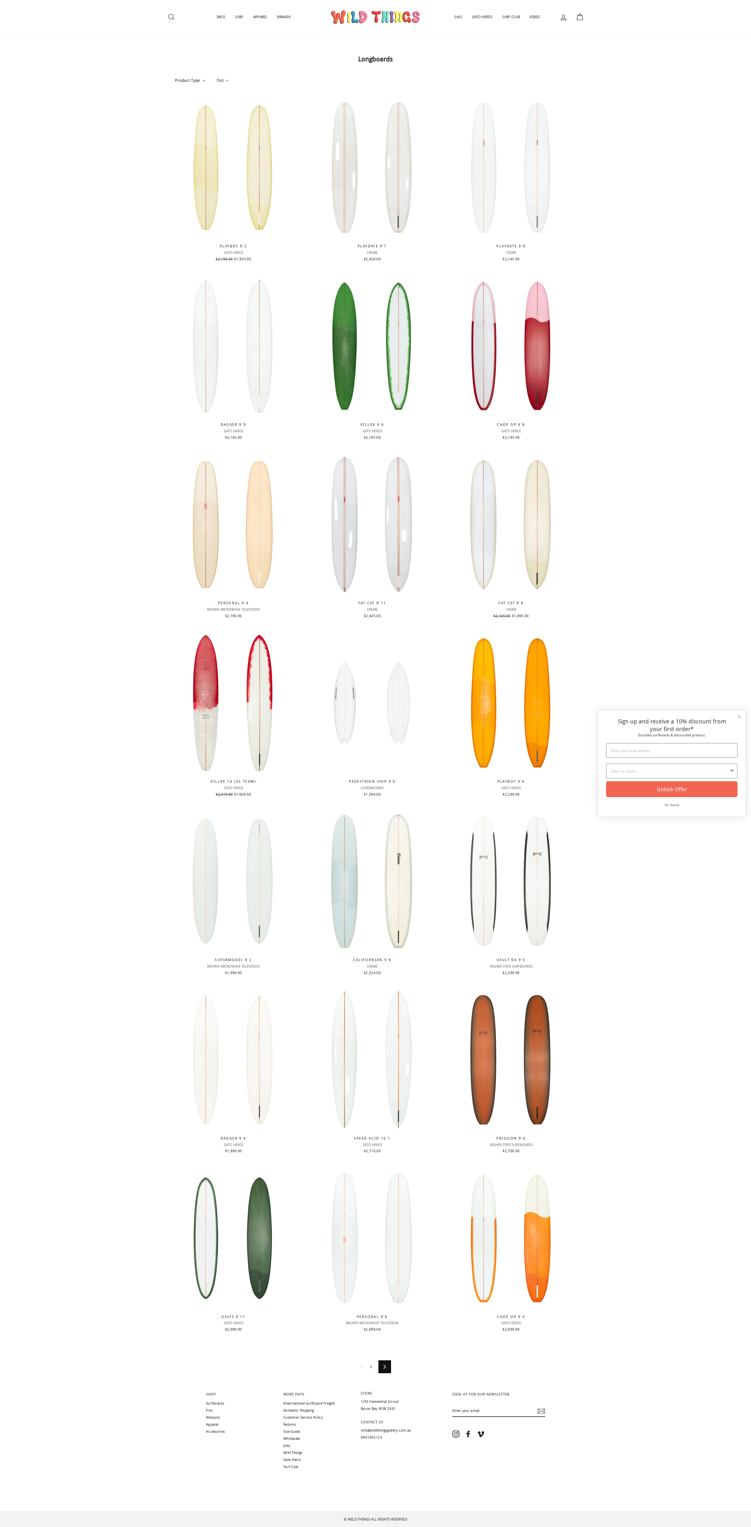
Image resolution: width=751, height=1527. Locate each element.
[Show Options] (732, 771)
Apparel (212, 1425)
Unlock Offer (672, 789)
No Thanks (671, 805)
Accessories (215, 1432)
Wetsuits (213, 1417)
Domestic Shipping (298, 1410)
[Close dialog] (739, 717)
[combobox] (670, 771)
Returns (289, 1425)
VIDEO (535, 17)
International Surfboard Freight (309, 1403)
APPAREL (260, 17)
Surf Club (291, 1467)
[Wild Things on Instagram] (455, 1433)
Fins (209, 1410)
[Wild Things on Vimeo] (480, 1433)
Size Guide (291, 1432)
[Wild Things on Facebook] (468, 1433)
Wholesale (291, 1439)
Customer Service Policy (303, 1417)
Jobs (286, 1446)
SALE (458, 17)
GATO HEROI (482, 17)
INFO (221, 17)
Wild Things (292, 1453)
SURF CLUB (511, 17)
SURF (239, 17)
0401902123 (371, 1437)
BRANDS (284, 17)
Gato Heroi (292, 1460)
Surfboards (215, 1403)
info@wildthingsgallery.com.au (386, 1430)
